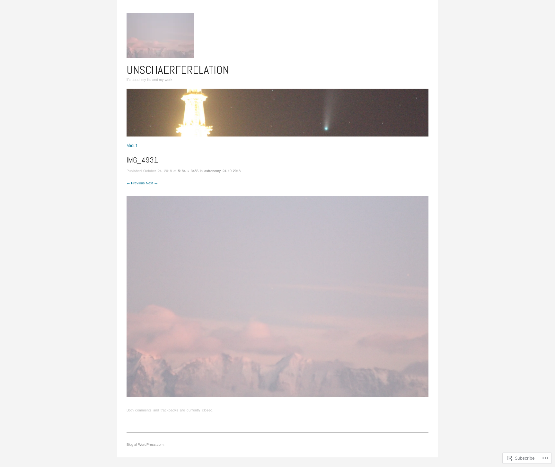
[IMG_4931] (277, 296)
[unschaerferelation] (277, 115)
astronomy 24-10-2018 (222, 170)
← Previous (136, 182)
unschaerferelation (178, 70)
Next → (152, 182)
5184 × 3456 (188, 170)
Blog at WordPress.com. (145, 444)
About (132, 145)
